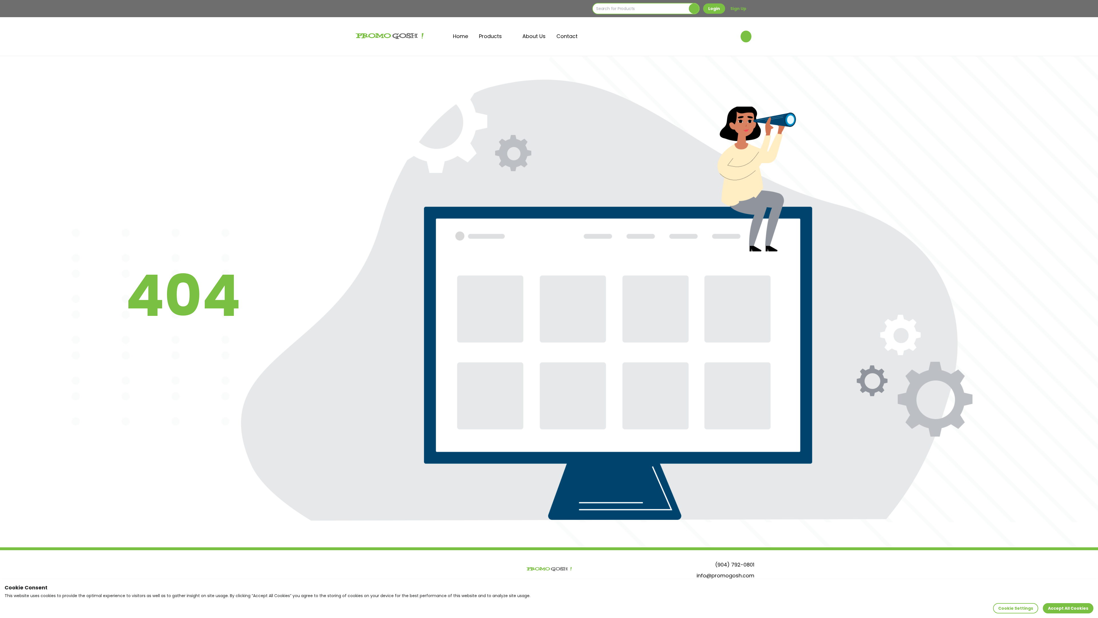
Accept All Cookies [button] (1068, 608)
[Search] (694, 8)
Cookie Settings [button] (1015, 608)
